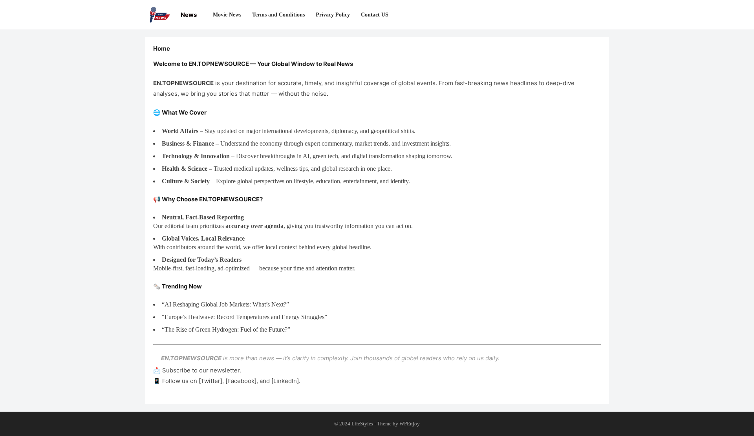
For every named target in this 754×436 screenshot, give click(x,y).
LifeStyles (362, 424)
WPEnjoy (409, 424)
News (189, 14)
